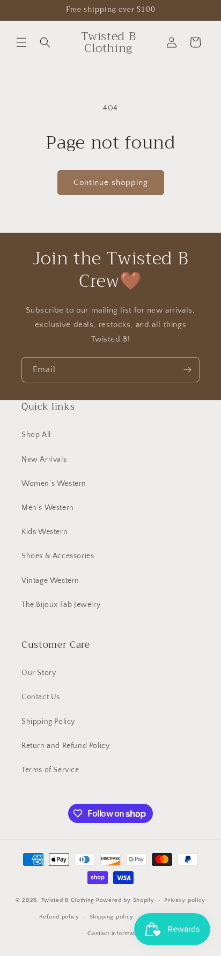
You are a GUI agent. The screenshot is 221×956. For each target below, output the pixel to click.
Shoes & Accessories (57, 556)
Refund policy (59, 917)
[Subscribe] (187, 369)
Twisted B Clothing (68, 900)
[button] (21, 42)
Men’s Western (47, 507)
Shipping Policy (48, 721)
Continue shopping (110, 182)
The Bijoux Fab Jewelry (60, 605)
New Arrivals (44, 459)
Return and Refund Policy (65, 746)
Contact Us (40, 697)
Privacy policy (184, 900)
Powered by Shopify (125, 900)
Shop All (36, 435)
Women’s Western (53, 483)
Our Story (38, 673)
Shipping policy (112, 917)
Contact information (115, 933)
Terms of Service (50, 770)
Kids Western (44, 532)
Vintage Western (50, 580)
